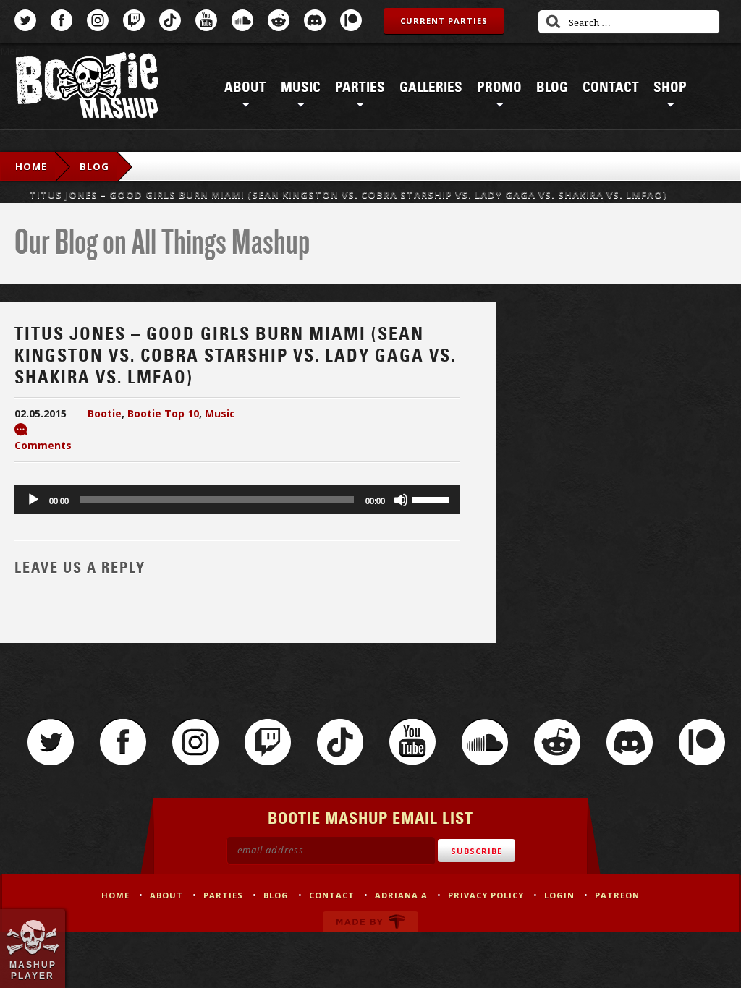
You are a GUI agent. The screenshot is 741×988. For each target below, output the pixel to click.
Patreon (351, 20)
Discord (315, 20)
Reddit (278, 20)
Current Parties (444, 20)
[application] (237, 499)
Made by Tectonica (370, 921)
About (245, 87)
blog (94, 166)
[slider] (432, 498)
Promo (499, 87)
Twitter (25, 20)
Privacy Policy (486, 895)
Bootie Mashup (86, 88)
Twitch (134, 20)
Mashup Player (32, 970)
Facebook (61, 20)
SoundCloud (242, 20)
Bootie (105, 413)
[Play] (33, 500)
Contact (611, 87)
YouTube (206, 20)
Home (31, 166)
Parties (360, 87)
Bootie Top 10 (163, 413)
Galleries (430, 87)
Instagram (98, 20)
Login (559, 895)
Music (301, 87)
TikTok (170, 20)
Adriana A (401, 895)
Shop (670, 87)
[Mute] (401, 500)
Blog (552, 87)
